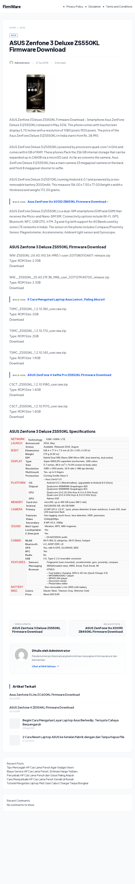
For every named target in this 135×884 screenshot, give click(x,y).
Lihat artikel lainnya (44, 666)
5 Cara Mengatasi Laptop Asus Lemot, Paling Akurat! (66, 299)
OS (30, 482)
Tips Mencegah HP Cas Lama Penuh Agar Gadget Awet (40, 767)
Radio (28, 554)
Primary (30, 509)
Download (16, 266)
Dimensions (32, 450)
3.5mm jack (32, 533)
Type (28, 461)
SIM (27, 457)
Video (29, 518)
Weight (29, 454)
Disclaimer (94, 6)
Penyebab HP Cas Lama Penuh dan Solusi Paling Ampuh (40, 775)
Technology (35, 439)
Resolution (32, 468)
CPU (31, 492)
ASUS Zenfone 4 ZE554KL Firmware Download (41, 707)
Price (28, 594)
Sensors (34, 562)
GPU (31, 498)
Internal (31, 505)
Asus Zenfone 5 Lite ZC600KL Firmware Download (44, 694)
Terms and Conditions (119, 6)
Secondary (32, 522)
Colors (29, 590)
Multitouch (32, 472)
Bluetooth (31, 544)
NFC (27, 551)
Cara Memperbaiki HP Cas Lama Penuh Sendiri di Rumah (40, 779)
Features (31, 515)
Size (28, 464)
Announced (32, 443)
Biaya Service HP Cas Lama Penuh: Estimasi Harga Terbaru (42, 771)
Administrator (22, 62)
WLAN (28, 540)
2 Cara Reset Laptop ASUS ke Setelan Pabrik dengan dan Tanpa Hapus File (73, 737)
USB (27, 558)
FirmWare (12, 6)
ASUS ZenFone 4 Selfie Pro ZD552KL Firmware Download (69, 375)
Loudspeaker (33, 529)
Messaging (35, 565)
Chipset (33, 486)
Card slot (31, 502)
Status (30, 446)
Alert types (32, 526)
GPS (27, 547)
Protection (32, 475)
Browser (34, 569)
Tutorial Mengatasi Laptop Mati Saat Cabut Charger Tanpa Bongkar (47, 783)
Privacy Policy (74, 6)
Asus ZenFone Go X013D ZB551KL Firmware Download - (68, 201)
